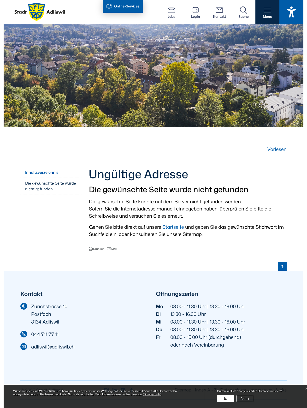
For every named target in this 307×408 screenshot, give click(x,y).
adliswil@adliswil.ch (53, 346)
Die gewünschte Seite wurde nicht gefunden (50, 186)
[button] (267, 12)
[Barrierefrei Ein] (291, 12)
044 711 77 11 (45, 334)
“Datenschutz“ (152, 394)
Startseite (173, 226)
